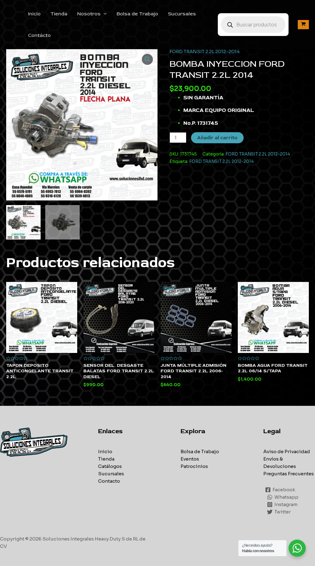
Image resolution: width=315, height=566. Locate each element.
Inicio (34, 14)
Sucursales (182, 14)
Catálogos (110, 466)
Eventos (190, 459)
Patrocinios (194, 466)
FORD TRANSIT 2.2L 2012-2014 (204, 51)
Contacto (109, 481)
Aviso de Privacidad (286, 451)
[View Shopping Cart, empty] (303, 24)
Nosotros (89, 14)
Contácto (39, 35)
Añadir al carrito (217, 138)
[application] (104, 14)
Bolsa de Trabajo (137, 14)
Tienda (58, 14)
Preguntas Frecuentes (288, 474)
